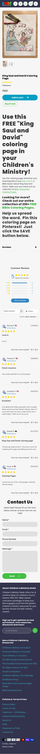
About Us (6, 720)
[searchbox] (10, 311)
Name (5, 520)
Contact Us (7, 732)
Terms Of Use (8, 708)
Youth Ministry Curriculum (14, 655)
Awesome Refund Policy (13, 716)
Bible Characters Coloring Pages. (16, 190)
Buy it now (10, 103)
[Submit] (35, 630)
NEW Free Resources (12, 690)
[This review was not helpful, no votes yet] (35, 349)
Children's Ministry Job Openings (17, 675)
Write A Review (20, 300)
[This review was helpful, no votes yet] (31, 349)
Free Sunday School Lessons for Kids (19, 663)
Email (5, 529)
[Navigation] (36, 4)
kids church (27, 181)
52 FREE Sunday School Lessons (17, 659)
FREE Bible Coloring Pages (19, 206)
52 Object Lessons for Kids (14, 667)
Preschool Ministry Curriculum (16, 651)
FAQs (4, 724)
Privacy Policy (8, 704)
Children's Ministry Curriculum (16, 647)
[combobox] (29, 317)
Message (7, 548)
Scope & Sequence (11, 671)
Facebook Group (10, 679)
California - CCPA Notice (14, 712)
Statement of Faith (11, 728)
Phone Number (9, 539)
